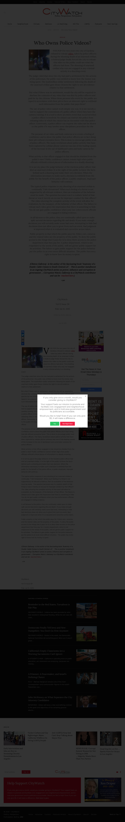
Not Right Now (67, 424)
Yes (54, 424)
